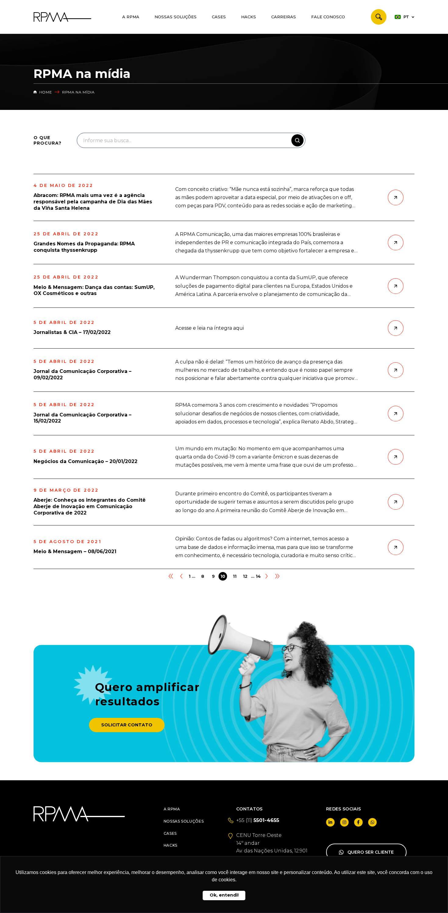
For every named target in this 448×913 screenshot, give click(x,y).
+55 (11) (257, 820)
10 (222, 576)
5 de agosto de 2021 (67, 541)
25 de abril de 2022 (66, 234)
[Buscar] (378, 17)
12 (245, 576)
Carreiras (283, 17)
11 (234, 576)
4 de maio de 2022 (63, 185)
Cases (219, 17)
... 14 (256, 576)
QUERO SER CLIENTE (370, 852)
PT (406, 16)
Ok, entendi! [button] (224, 895)
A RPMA (130, 17)
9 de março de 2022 (66, 490)
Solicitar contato (126, 725)
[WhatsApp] (372, 822)
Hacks (248, 17)
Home (45, 92)
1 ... (192, 576)
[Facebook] (358, 822)
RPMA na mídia (78, 92)
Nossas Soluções (176, 17)
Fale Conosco (328, 17)
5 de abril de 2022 (64, 322)
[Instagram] (344, 822)
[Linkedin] (330, 822)
